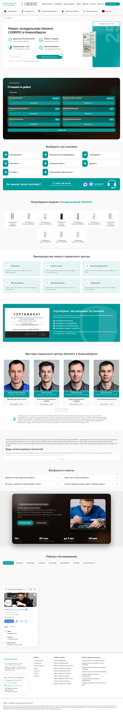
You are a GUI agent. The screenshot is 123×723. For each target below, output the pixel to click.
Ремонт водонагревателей (62, 671)
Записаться (33, 103)
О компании (58, 4)
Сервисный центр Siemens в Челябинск (94, 671)
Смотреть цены (41, 523)
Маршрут (10, 621)
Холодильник (29, 11)
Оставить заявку (25, 523)
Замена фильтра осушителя (72, 119)
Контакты (100, 4)
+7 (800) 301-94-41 (30, 5)
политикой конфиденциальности (31, 61)
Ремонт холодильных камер (62, 683)
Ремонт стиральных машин (62, 668)
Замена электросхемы (16, 119)
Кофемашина (12, 11)
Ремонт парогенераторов (62, 681)
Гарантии (85, 4)
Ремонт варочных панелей (62, 673)
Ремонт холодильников (61, 663)
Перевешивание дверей (70, 108)
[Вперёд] (118, 11)
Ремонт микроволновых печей (63, 678)
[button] (58, 409)
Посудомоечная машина (48, 11)
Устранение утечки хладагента (19, 108)
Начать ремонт (113, 4)
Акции (78, 4)
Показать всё (61, 130)
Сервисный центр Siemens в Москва (93, 660)
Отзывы (93, 4)
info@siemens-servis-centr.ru (14, 685)
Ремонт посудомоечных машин (63, 665)
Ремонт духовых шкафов (61, 676)
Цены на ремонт (69, 4)
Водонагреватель (91, 11)
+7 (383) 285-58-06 (30, 3)
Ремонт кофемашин (60, 660)
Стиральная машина (71, 11)
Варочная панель (111, 11)
